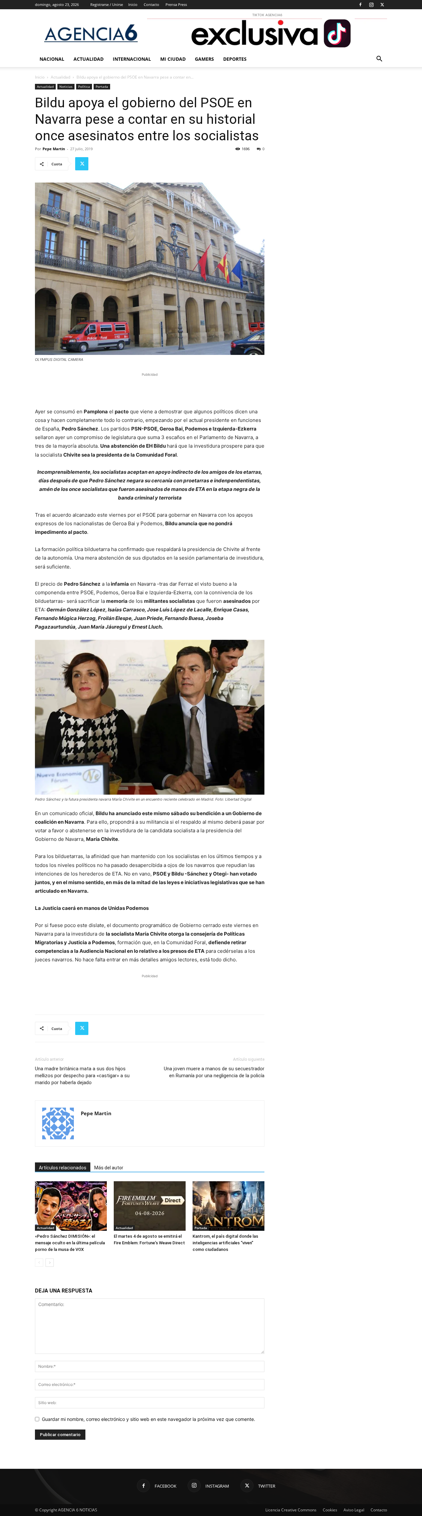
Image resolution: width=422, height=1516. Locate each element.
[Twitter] (382, 4)
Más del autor (108, 1167)
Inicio (132, 4)
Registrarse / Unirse (106, 4)
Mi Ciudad (173, 59)
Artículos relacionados (62, 1167)
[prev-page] (39, 1262)
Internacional (132, 59)
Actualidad (89, 59)
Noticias (66, 86)
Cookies (330, 1510)
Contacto (151, 4)
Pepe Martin (54, 148)
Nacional (52, 59)
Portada (102, 86)
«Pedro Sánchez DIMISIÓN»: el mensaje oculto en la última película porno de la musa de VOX (70, 1243)
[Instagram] (371, 4)
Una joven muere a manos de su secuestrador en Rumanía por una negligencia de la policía (214, 1072)
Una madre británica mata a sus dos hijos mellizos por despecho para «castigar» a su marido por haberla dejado (82, 1075)
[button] (379, 59)
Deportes (235, 59)
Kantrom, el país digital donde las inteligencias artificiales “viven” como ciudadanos (225, 1243)
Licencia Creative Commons (290, 1510)
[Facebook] (360, 4)
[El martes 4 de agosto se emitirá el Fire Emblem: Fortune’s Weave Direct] (150, 1206)
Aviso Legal (354, 1510)
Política (84, 86)
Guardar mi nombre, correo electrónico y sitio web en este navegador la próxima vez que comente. (148, 1419)
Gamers (204, 59)
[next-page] (49, 1262)
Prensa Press (176, 4)
